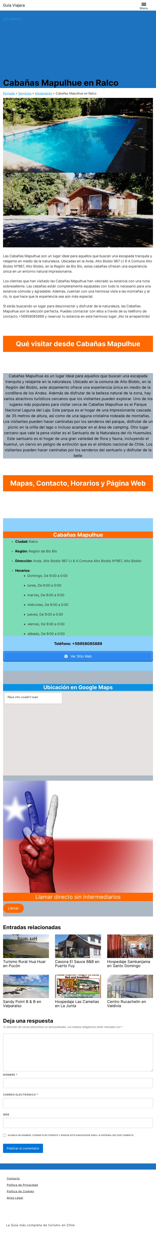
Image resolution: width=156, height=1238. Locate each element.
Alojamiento (12, 18)
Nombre (10, 1074)
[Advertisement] (78, 49)
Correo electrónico (20, 1094)
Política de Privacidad (22, 1184)
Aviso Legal (15, 1197)
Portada (9, 93)
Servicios (24, 93)
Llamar (13, 908)
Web (6, 1114)
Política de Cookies (20, 1191)
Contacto (13, 1178)
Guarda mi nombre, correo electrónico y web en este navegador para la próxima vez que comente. (71, 1135)
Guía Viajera (14, 5)
